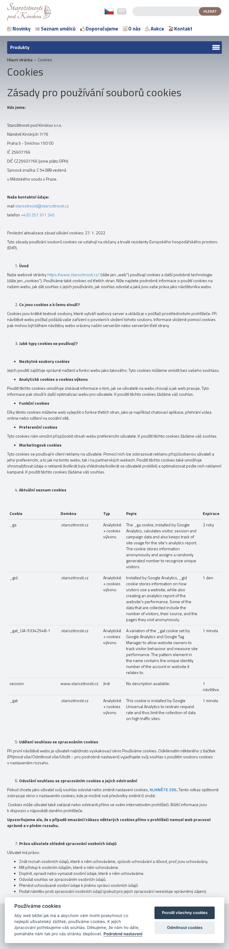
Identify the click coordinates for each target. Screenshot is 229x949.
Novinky (22, 28)
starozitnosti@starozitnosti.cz (42, 206)
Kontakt (183, 28)
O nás (134, 28)
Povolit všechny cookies (185, 912)
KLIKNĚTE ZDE (163, 789)
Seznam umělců (58, 28)
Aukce (157, 28)
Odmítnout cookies (184, 927)
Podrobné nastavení (123, 933)
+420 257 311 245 (38, 215)
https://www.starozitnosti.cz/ (73, 274)
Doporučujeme (102, 28)
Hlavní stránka (20, 60)
